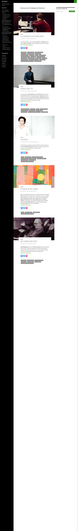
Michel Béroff (24, 58)
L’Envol (24, 139)
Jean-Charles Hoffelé (32, 38)
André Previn (24, 52)
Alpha (23, 212)
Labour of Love (4, 58)
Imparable (3, 65)
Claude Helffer (38, 53)
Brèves (3, 46)
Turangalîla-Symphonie (33, 59)
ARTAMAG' (5, 1)
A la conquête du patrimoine (6, 24)
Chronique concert (5, 14)
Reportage (4, 18)
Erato (37, 55)
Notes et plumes (4, 39)
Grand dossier (4, 36)
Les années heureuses (32, 36)
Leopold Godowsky (41, 56)
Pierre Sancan (38, 58)
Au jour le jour (4, 44)
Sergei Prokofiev (25, 59)
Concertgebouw (31, 260)
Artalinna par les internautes (6, 42)
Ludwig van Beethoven (41, 158)
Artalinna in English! (5, 10)
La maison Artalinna (5, 40)
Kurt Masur (33, 56)
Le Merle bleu (24, 261)
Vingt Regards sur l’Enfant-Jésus (27, 61)
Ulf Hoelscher (42, 59)
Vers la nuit (3, 63)
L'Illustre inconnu (5, 37)
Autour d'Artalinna (5, 11)
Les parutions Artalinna (6, 49)
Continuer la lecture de (28, 44)
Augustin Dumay (31, 52)
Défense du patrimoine (5, 22)
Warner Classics (38, 61)
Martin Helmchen (25, 110)
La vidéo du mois (5, 17)
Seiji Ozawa (45, 58)
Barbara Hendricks (39, 52)
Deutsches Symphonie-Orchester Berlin (29, 158)
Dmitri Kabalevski (25, 55)
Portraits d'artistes (5, 30)
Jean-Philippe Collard (25, 56)
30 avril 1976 (24, 260)
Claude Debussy (30, 53)
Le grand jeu (4, 55)
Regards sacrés (28, 241)
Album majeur (4, 60)
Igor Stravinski (42, 55)
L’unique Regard (29, 189)
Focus (21, 34)
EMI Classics (32, 55)
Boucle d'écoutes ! (5, 26)
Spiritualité (26, 88)
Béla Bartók (24, 53)
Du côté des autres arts (6, 15)
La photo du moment (5, 47)
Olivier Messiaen (31, 58)
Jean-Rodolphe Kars (39, 260)
